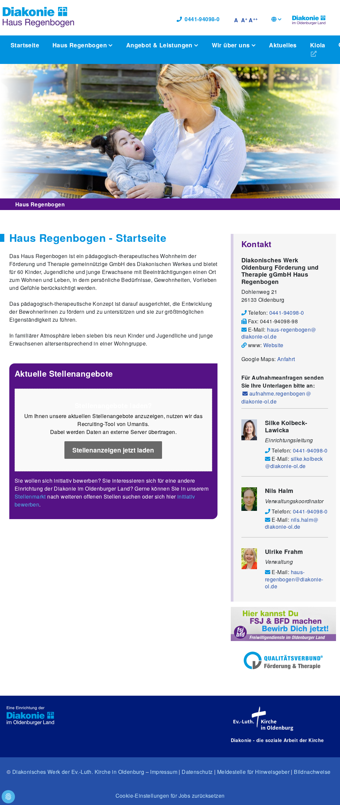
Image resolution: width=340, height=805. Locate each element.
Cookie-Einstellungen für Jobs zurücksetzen (170, 795)
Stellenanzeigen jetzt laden (113, 450)
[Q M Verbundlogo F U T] (283, 661)
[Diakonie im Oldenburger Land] (308, 19)
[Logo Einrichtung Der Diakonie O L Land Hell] (30, 715)
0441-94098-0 (202, 19)
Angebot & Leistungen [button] (160, 45)
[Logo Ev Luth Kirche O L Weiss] (263, 718)
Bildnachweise (312, 772)
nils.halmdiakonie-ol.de (289, 523)
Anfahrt (286, 359)
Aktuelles (283, 45)
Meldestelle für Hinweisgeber (253, 772)
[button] (276, 20)
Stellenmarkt (30, 496)
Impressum (163, 772)
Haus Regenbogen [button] (80, 45)
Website (273, 345)
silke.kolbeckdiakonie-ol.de (296, 462)
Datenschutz (197, 772)
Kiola (317, 45)
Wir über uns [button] (232, 45)
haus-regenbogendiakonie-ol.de (276, 333)
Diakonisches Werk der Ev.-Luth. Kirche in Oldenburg (78, 772)
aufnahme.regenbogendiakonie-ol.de (273, 397)
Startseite (25, 45)
